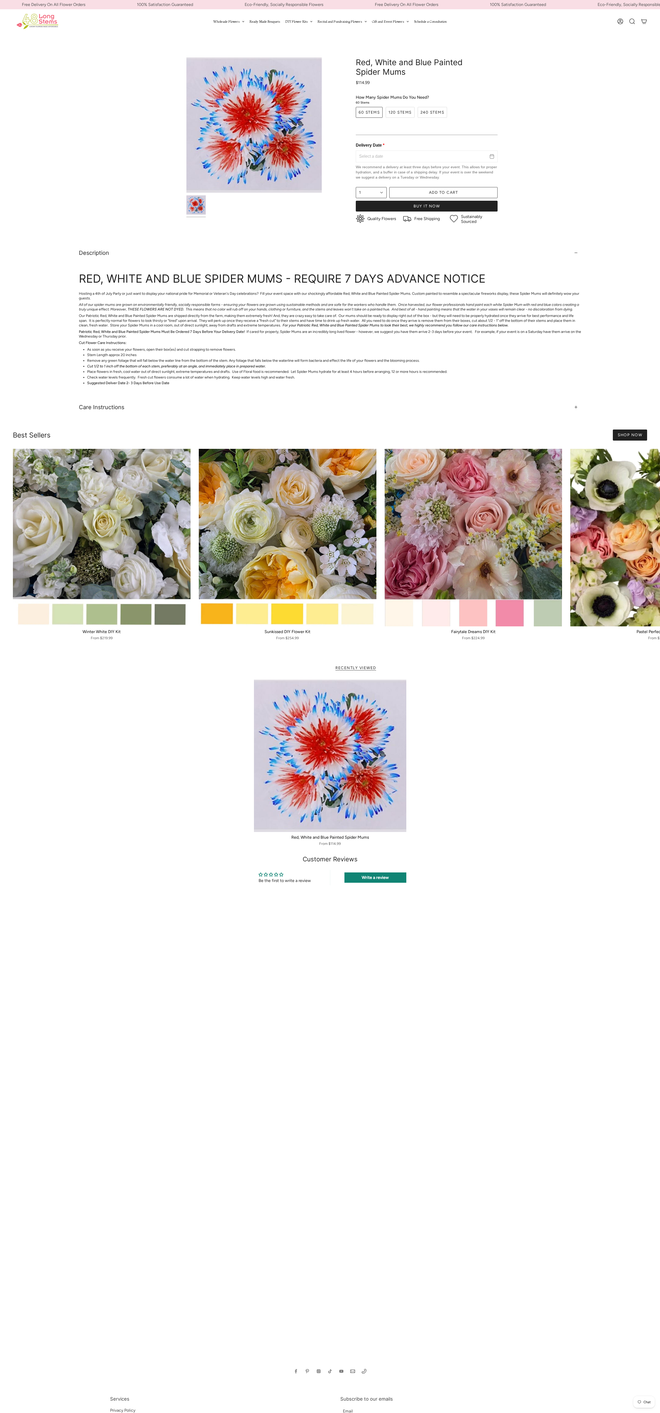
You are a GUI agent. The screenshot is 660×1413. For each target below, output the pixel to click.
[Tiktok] (330, 1371)
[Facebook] (296, 1371)
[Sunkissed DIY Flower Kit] (287, 537)
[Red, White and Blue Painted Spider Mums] (330, 756)
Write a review (375, 877)
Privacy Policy (122, 1410)
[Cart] (644, 21)
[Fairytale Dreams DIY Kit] (473, 537)
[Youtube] (341, 1371)
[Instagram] (318, 1371)
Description (94, 252)
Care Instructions (101, 407)
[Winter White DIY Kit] (102, 537)
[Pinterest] (307, 1371)
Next (652, 537)
